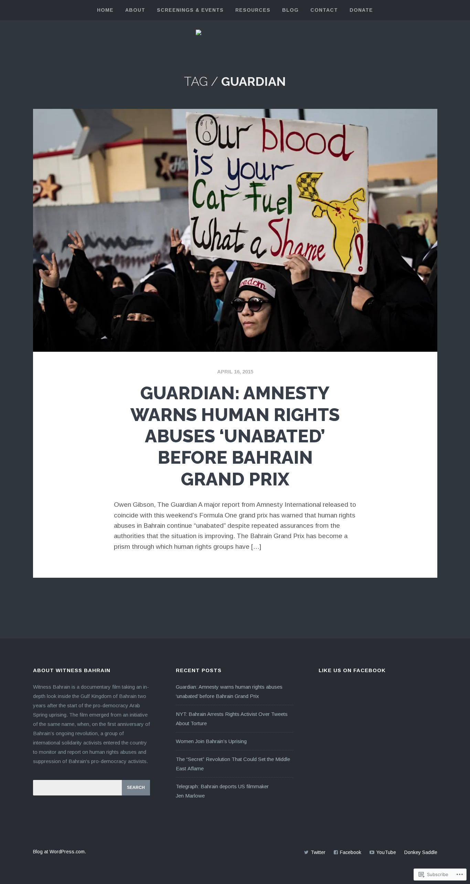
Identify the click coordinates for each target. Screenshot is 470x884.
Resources (252, 10)
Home (105, 10)
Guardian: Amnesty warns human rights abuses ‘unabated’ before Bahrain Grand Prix (235, 436)
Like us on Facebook (352, 670)
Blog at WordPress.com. (59, 851)
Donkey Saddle (420, 852)
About (135, 10)
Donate (361, 10)
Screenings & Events (190, 10)
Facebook (350, 852)
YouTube (386, 852)
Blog (290, 10)
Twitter (318, 852)
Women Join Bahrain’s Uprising (211, 741)
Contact (324, 10)
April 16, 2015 (235, 371)
